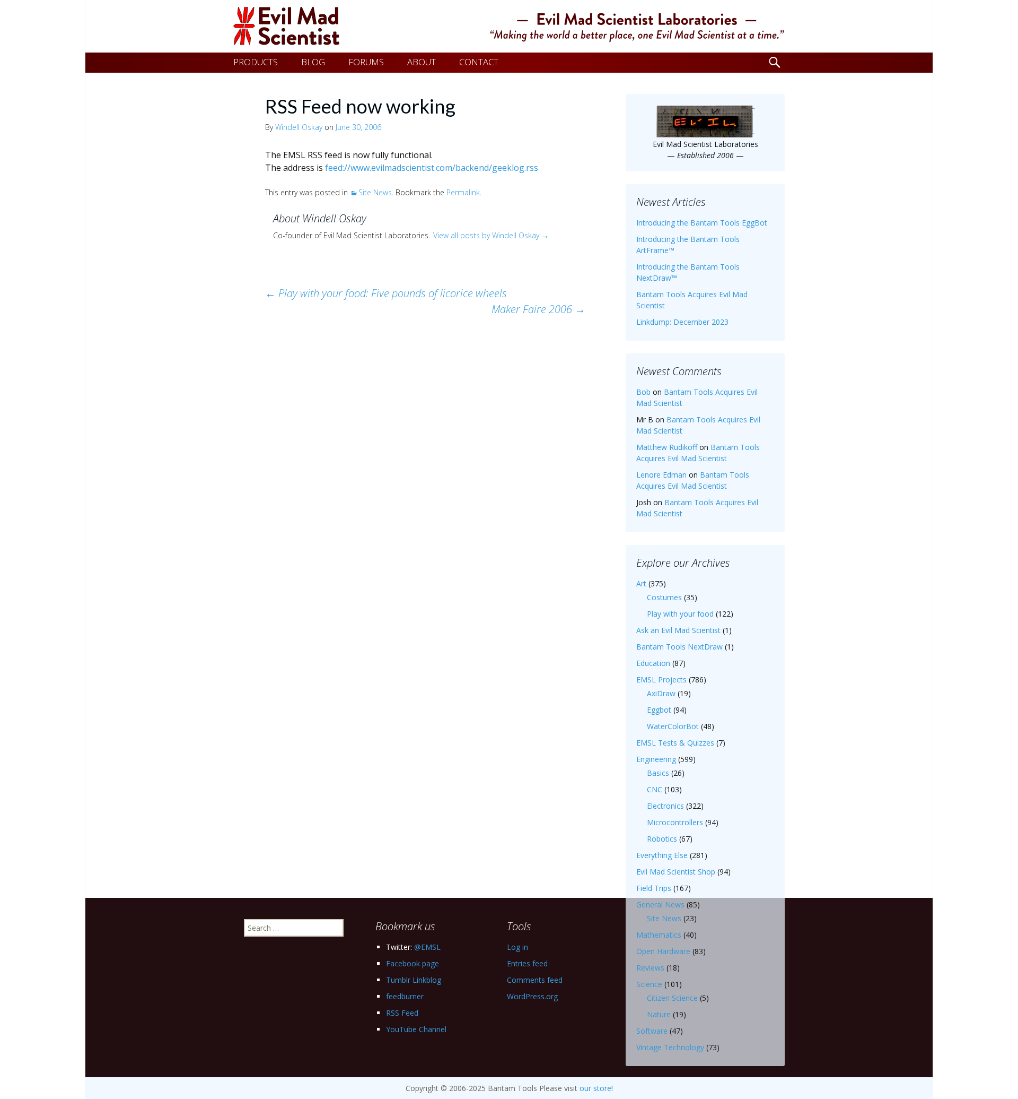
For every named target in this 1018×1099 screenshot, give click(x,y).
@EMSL (427, 947)
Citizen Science (672, 998)
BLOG (313, 62)
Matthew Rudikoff (666, 447)
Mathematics (658, 935)
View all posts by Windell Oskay (491, 235)
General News (660, 904)
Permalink (463, 192)
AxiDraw (661, 693)
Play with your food (680, 614)
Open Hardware (663, 951)
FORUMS (366, 62)
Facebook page (412, 963)
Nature (659, 1014)
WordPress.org (532, 996)
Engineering (656, 759)
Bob (643, 392)
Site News (375, 192)
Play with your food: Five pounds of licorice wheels (386, 293)
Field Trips (653, 888)
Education (653, 663)
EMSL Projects (661, 679)
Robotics (662, 839)
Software (652, 1031)
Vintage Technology (670, 1047)
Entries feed (527, 963)
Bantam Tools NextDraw (679, 647)
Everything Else (662, 855)
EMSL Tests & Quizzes (675, 743)
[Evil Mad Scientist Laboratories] (509, 26)
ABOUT (421, 62)
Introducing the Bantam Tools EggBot (701, 223)
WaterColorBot (673, 726)
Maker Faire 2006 (538, 309)
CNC (654, 789)
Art (641, 583)
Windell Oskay (298, 127)
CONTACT (478, 62)
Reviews (650, 968)
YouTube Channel (416, 1029)
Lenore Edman (661, 475)
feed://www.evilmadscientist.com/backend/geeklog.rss (431, 168)
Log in (517, 947)
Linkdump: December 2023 (682, 322)
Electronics (665, 806)
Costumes (664, 597)
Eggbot (659, 710)
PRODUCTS (255, 62)
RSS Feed (402, 1013)
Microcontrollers (675, 822)
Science (649, 984)
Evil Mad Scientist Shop (675, 872)
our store (595, 1088)
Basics (658, 773)
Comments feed (535, 980)
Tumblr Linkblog (413, 980)
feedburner (405, 996)
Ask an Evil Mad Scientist (678, 630)
